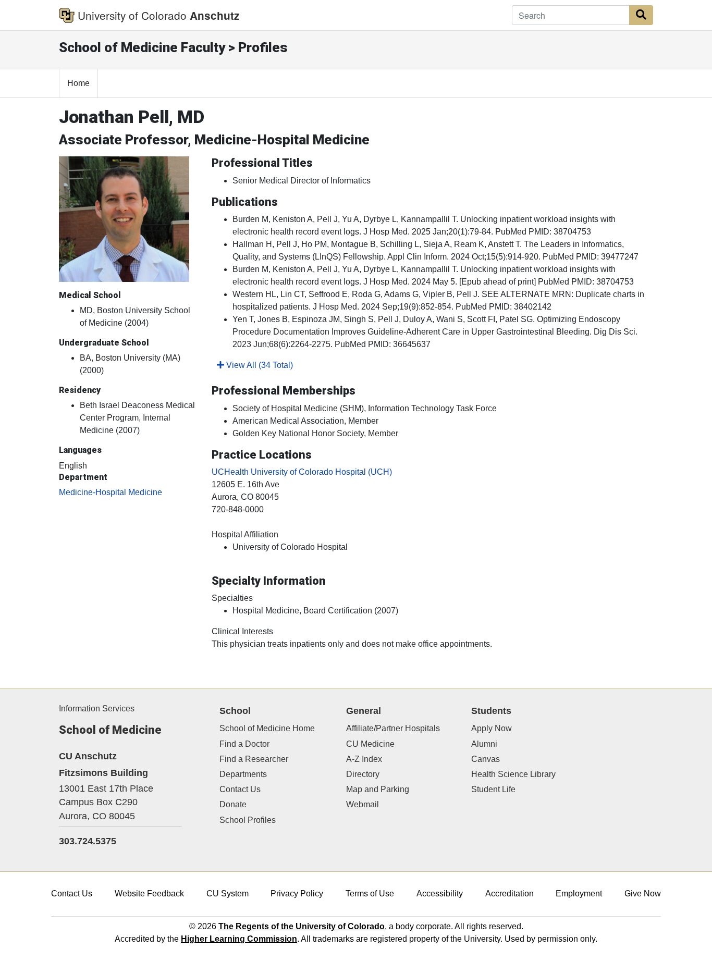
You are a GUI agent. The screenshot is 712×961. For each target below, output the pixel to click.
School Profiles (247, 820)
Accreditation (509, 893)
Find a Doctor (244, 744)
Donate (233, 804)
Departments (243, 774)
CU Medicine (370, 744)
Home (78, 83)
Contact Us (240, 789)
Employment (579, 893)
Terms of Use (370, 893)
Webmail (362, 804)
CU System (227, 893)
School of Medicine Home (267, 728)
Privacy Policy (297, 893)
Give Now (642, 893)
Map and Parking (377, 789)
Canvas (485, 759)
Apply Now (491, 728)
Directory (362, 774)
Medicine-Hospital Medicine (110, 492)
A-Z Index (364, 759)
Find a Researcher (253, 759)
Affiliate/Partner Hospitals (393, 728)
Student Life (493, 789)
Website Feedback (149, 893)
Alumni (484, 744)
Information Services (96, 708)
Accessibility (439, 893)
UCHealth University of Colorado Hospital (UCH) (302, 471)
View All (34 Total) (258, 365)
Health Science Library (513, 774)
